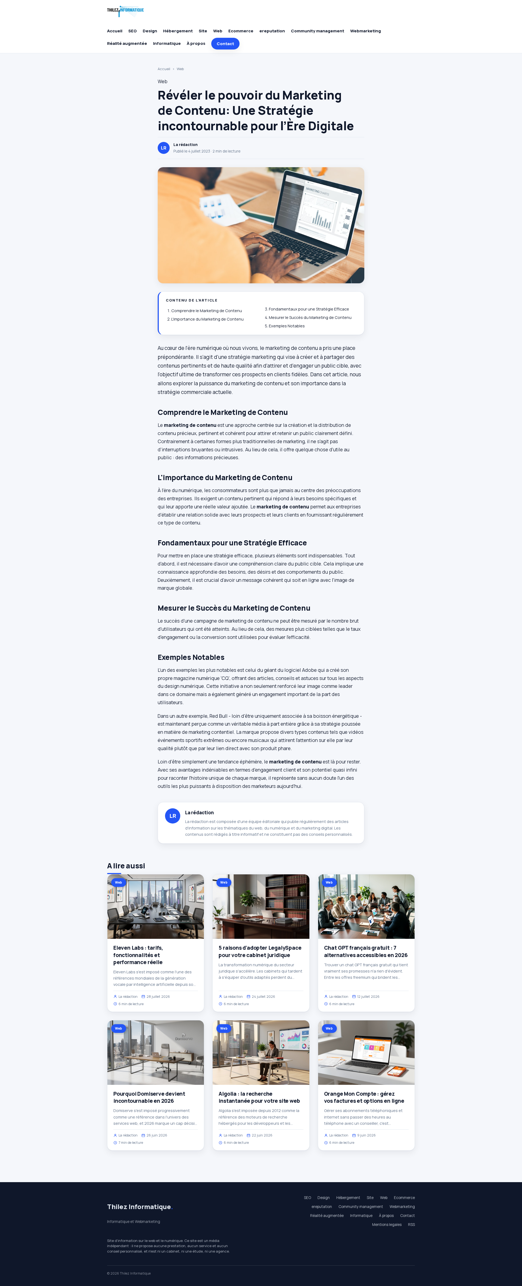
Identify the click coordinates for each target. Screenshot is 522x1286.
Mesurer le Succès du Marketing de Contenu (310, 317)
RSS (411, 1224)
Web (217, 31)
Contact (225, 43)
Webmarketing (365, 31)
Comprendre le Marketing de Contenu (206, 310)
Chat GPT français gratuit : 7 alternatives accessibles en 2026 (366, 951)
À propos (196, 43)
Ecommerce (240, 31)
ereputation (272, 31)
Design (150, 31)
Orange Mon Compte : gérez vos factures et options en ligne (364, 1097)
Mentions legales (387, 1224)
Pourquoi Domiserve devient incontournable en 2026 (149, 1097)
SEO (132, 31)
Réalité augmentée (127, 43)
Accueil (114, 31)
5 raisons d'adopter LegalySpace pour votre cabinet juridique (260, 951)
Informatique (167, 43)
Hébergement (178, 31)
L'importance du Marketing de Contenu (207, 319)
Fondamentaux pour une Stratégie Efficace (309, 309)
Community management (317, 31)
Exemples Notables (287, 325)
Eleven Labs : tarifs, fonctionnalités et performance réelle (138, 954)
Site (203, 31)
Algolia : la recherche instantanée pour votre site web (259, 1097)
